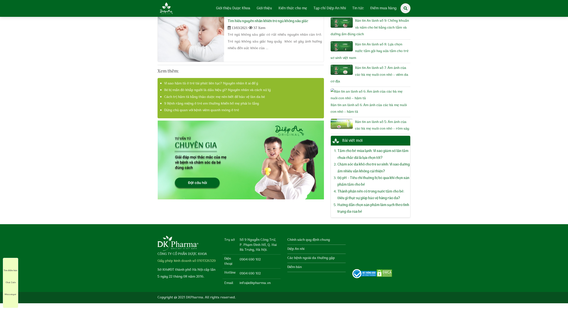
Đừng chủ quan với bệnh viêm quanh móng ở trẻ (201, 110)
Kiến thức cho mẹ (292, 8)
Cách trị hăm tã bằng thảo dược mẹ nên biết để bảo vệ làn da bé (214, 97)
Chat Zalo (11, 282)
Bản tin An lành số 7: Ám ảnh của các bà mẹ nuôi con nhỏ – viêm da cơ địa (369, 74)
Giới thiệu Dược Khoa (233, 8)
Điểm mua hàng (383, 8)
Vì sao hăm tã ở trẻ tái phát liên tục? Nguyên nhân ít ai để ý (211, 83)
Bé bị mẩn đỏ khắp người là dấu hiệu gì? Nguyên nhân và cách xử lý (217, 90)
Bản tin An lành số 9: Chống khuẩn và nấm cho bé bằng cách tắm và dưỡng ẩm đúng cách (370, 27)
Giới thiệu (264, 8)
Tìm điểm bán (10, 270)
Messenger (10, 294)
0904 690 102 (250, 260)
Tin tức (358, 8)
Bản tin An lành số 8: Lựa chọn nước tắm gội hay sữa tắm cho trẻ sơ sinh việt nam (369, 51)
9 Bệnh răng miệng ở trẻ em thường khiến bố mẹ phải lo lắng (211, 104)
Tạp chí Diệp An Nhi (330, 8)
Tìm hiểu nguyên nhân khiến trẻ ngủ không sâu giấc (268, 21)
